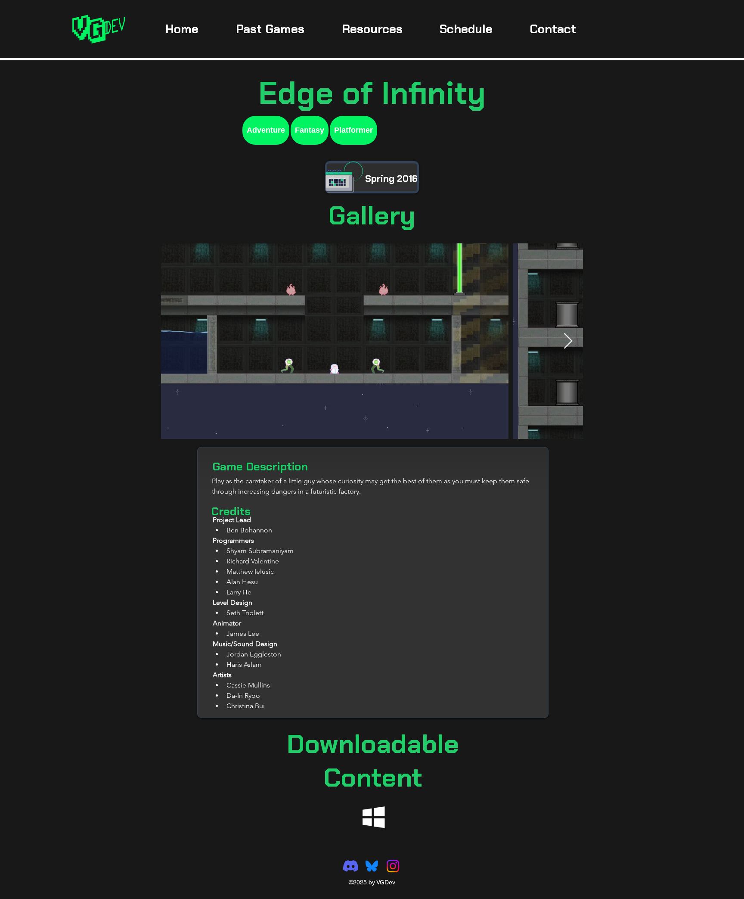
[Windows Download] (373, 817)
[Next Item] (568, 341)
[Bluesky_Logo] (371, 866)
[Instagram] (392, 866)
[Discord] (350, 866)
